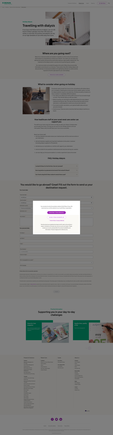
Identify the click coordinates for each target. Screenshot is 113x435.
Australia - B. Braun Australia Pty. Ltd (56, 217)
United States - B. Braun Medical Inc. (56, 212)
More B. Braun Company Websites (56, 220)
